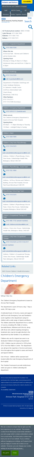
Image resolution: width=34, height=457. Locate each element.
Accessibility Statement (8, 390)
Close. (15, 453)
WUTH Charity (15, 10)
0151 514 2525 (11, 146)
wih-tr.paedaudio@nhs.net (14, 79)
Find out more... (18, 448)
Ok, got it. (6, 453)
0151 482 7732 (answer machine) (17, 221)
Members (6, 14)
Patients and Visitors (9, 2)
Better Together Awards (18, 14)
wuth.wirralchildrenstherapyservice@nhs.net (16, 153)
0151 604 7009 (11, 137)
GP (25, 10)
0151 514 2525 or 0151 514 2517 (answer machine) (15, 243)
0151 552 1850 (11, 170)
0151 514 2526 (11, 75)
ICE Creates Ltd (29, 408)
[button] (31, 27)
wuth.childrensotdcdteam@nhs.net (17, 224)
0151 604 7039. (11, 47)
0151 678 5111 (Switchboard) (16, 111)
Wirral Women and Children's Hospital (14, 6)
